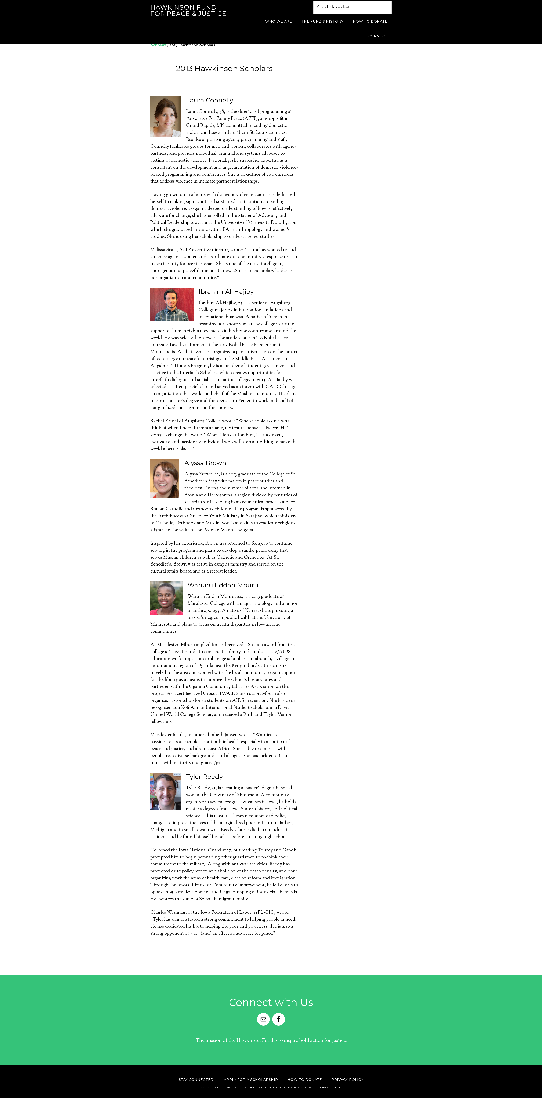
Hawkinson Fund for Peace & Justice (188, 10)
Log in (336, 1087)
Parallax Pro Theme (249, 1087)
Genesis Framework (289, 1087)
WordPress (318, 1087)
